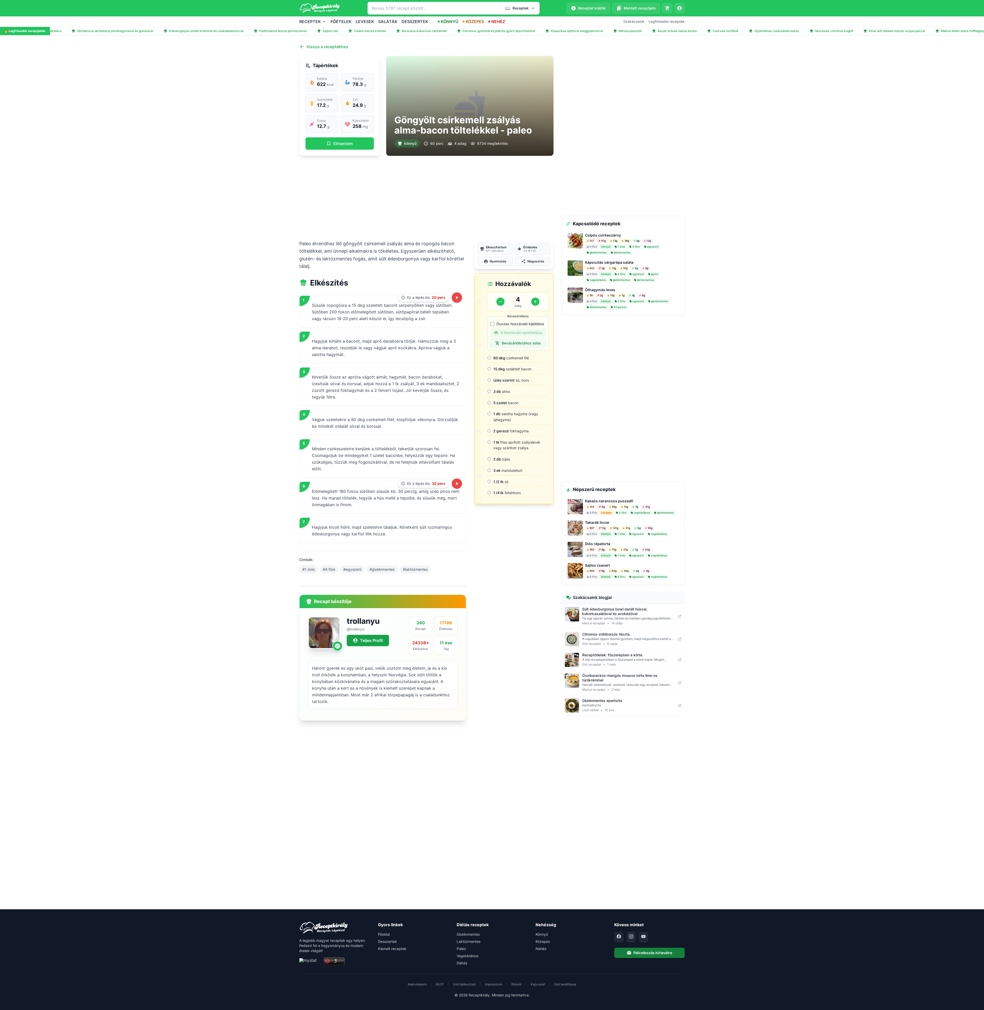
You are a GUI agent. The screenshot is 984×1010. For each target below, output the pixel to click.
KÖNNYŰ (449, 21)
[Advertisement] (426, 198)
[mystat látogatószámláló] (310, 961)
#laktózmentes (415, 569)
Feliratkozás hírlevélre (652, 953)
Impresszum (493, 984)
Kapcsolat (538, 984)
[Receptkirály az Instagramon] (631, 937)
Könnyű (542, 934)
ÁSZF (440, 984)
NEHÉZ (498, 21)
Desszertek (387, 941)
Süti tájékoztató (464, 984)
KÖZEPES (475, 21)
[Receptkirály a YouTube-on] (643, 937)
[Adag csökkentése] (500, 302)
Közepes (543, 941)
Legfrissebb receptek (667, 21)
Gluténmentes (468, 934)
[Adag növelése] (535, 302)
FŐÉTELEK (341, 21)
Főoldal (384, 934)
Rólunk (516, 984)
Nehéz (541, 948)
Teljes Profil (371, 640)
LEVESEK (365, 21)
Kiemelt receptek (392, 948)
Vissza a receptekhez (327, 46)
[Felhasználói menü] (679, 8)
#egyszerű (352, 569)
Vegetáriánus (467, 956)
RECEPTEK (310, 21)
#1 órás (308, 569)
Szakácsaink (633, 21)
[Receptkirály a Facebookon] (618, 937)
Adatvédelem (417, 984)
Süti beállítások (565, 984)
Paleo (461, 948)
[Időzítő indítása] (457, 297)
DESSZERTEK (415, 21)
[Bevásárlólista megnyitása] (667, 8)
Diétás (462, 963)
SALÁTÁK (387, 21)
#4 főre (329, 569)
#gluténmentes (382, 569)
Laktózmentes (468, 941)
